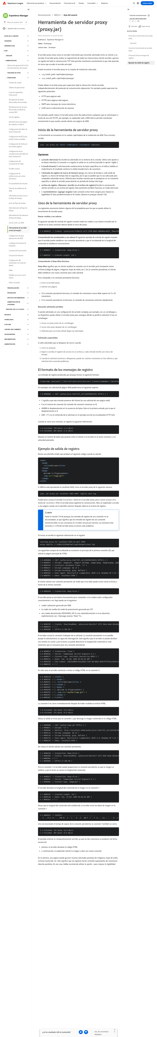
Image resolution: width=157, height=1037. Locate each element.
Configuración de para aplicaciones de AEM (16, 237)
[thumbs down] (86, 1032)
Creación (9, 56)
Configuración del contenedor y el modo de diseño (17, 263)
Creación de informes (16, 255)
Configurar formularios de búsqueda (17, 244)
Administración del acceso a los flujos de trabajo (18, 197)
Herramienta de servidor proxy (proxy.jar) (18, 229)
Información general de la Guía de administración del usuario (17, 66)
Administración (11, 60)
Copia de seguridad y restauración (16, 93)
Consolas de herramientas (17, 250)
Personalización (13, 288)
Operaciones (11, 78)
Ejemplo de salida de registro (139, 63)
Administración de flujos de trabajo (18, 209)
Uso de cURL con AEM (16, 223)
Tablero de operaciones (17, 87)
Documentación (44, 15)
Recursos (7, 315)
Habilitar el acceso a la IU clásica (17, 276)
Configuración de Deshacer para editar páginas (18, 145)
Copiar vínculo (145, 26)
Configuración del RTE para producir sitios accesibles (18, 137)
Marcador (134, 26)
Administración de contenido (13, 303)
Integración (11, 293)
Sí (132, 21)
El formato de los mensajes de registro (139, 56)
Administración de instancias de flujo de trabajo (18, 216)
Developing (47, 43)
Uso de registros (14, 117)
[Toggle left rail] (28, 9)
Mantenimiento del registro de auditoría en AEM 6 (18, 123)
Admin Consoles (14, 282)
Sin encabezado (9, 334)
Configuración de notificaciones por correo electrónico (17, 176)
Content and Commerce (12, 329)
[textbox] (15, 22)
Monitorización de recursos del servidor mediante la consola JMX (18, 109)
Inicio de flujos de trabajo (17, 203)
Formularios (8, 319)
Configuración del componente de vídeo (16, 162)
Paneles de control (15, 83)
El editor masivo (14, 169)
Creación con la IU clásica (15, 309)
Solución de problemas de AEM (17, 189)
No (138, 21)
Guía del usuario (70, 15)
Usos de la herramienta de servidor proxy (140, 49)
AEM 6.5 (57, 15)
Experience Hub (9, 46)
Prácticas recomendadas (16, 298)
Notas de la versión (11, 36)
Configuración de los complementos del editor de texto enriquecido (18, 154)
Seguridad (7, 41)
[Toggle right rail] (128, 9)
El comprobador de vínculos (18, 183)
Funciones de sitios (14, 73)
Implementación (9, 339)
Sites (6, 51)
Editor (11, 270)
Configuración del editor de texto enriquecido (18, 130)
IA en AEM (7, 324)
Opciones (133, 43)
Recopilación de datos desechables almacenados (18, 101)
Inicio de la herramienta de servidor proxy (141, 37)
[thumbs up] (81, 1032)
